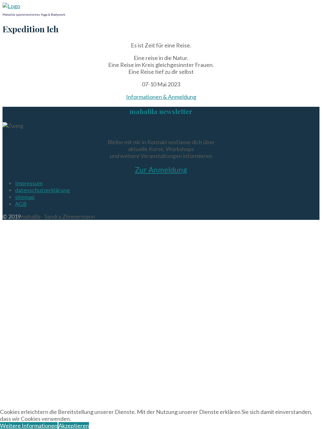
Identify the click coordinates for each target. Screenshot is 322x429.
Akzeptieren (73, 425)
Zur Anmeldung (161, 169)
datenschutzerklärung (42, 190)
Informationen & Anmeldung (161, 96)
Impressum (28, 183)
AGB (21, 203)
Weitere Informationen (29, 425)
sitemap (25, 196)
